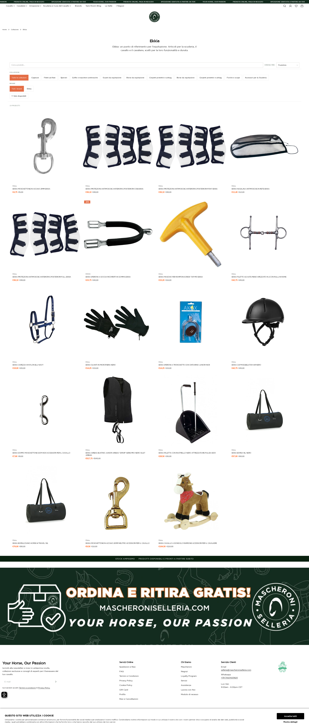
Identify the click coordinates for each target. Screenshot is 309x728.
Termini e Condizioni (129, 676)
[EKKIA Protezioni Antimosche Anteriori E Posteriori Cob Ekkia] (118, 146)
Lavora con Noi (188, 690)
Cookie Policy (125, 685)
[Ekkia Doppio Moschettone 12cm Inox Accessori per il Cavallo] (45, 410)
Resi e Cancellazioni (128, 699)
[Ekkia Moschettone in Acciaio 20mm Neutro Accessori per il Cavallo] (118, 500)
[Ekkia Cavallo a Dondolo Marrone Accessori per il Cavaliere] (191, 500)
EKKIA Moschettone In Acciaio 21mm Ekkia (31, 189)
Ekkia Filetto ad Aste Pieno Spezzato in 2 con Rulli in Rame (259, 277)
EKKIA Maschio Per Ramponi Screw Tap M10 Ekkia (181, 277)
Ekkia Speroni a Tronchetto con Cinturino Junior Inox (184, 365)
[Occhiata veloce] (77, 116)
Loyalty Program (189, 676)
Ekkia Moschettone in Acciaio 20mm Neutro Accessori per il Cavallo (118, 543)
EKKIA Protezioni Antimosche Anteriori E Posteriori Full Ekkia (42, 277)
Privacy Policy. (44, 688)
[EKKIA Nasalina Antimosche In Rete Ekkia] (264, 146)
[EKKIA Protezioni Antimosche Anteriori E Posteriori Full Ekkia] (45, 234)
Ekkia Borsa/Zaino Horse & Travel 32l (30, 543)
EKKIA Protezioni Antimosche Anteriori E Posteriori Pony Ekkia (188, 189)
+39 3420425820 (229, 678)
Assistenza (186, 685)
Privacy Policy (126, 680)
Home (4, 29)
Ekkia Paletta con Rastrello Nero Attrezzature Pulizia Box (187, 453)
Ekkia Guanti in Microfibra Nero (101, 365)
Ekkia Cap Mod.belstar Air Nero (246, 365)
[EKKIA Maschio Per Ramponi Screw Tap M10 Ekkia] (191, 234)
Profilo (122, 694)
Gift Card (123, 690)
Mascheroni (186, 667)
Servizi (184, 680)
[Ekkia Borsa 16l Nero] (264, 410)
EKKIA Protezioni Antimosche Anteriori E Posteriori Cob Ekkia (114, 189)
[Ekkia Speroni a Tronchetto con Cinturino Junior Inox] (191, 322)
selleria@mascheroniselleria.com (236, 670)
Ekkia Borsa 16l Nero (241, 453)
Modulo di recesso (189, 694)
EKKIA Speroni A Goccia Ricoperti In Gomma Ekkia (108, 277)
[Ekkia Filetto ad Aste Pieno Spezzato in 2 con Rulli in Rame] (264, 234)
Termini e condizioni (27, 688)
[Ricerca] (284, 6)
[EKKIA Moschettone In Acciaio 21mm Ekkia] (45, 146)
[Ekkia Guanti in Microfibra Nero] (118, 322)
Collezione (14, 29)
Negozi (184, 671)
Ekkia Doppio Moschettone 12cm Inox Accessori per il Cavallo (41, 453)
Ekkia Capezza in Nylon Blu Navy (28, 365)
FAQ (121, 671)
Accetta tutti (290, 716)
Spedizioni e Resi (127, 667)
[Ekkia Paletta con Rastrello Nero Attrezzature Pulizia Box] (191, 410)
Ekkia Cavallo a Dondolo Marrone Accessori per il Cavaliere (188, 543)
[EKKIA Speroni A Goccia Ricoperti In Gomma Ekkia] (118, 234)
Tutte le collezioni (19, 78)
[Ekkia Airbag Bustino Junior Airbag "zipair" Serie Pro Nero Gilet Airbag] (118, 410)
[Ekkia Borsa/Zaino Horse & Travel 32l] (45, 500)
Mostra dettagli (290, 722)
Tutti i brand (17, 89)
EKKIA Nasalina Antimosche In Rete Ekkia (250, 189)
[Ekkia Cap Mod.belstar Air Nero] (264, 322)
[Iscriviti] (55, 681)
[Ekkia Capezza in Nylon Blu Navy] (45, 322)
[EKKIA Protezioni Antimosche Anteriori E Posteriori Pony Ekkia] (191, 146)
